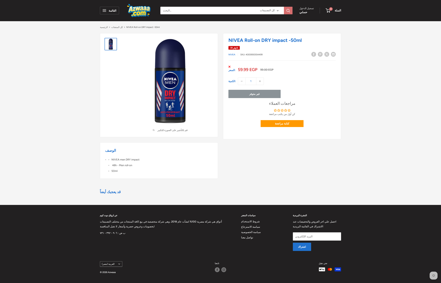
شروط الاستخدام (250, 221)
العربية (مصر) (108, 264)
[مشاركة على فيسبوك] (313, 54)
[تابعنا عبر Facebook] (217, 269)
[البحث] (288, 10)
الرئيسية (104, 27)
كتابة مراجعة (282, 123)
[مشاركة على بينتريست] (320, 54)
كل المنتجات (117, 27)
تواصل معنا (247, 237)
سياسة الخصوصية (251, 232)
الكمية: (232, 81)
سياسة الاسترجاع (250, 226)
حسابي (303, 12)
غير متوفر (254, 93)
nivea (231, 54)
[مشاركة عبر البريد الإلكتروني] (333, 54)
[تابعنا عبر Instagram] (223, 269)
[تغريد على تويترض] (326, 54)
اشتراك (302, 246)
